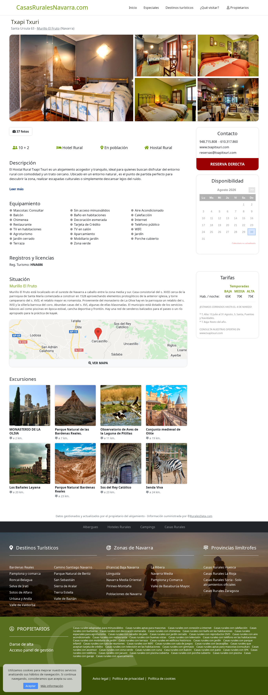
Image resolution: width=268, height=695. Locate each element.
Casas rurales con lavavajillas (211, 643)
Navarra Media (162, 573)
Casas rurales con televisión (185, 637)
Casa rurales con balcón (178, 650)
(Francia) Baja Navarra (122, 567)
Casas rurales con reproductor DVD (209, 634)
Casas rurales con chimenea (164, 631)
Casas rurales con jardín (207, 640)
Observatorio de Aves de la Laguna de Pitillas (119, 431)
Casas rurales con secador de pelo (128, 634)
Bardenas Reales (21, 567)
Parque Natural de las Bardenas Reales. (72, 431)
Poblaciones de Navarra (124, 594)
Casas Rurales (175, 527)
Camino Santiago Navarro (73, 567)
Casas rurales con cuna (148, 650)
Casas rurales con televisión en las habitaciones (132, 646)
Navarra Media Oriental (123, 580)
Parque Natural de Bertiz (72, 573)
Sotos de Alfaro (20, 592)
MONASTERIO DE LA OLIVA (24, 431)
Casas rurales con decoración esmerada (123, 631)
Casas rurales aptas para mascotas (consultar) (223, 646)
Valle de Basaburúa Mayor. (170, 586)
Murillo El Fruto (48, 28)
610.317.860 (229, 141)
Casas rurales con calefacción (230, 628)
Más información (52, 686)
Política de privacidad (128, 678)
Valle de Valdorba (22, 605)
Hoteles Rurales (119, 527)
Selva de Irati (18, 586)
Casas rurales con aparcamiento (114, 656)
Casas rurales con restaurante (110, 637)
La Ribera (158, 567)
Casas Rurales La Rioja (219, 573)
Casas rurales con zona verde (116, 650)
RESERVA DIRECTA (227, 164)
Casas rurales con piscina (227, 653)
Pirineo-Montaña (118, 586)
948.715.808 (208, 141)
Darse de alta (21, 644)
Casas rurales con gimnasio (178, 646)
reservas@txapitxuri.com (218, 152)
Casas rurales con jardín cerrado (168, 634)
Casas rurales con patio (207, 650)
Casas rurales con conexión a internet (189, 628)
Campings (147, 527)
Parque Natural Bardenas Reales (75, 489)
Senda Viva (154, 487)
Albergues (90, 527)
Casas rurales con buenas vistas (147, 637)
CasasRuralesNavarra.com (52, 7)
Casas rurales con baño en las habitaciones (207, 631)
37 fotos (22, 131)
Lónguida (113, 573)
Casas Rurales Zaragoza (221, 591)
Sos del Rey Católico (115, 487)
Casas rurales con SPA (235, 650)
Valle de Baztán (65, 598)
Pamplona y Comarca (166, 580)
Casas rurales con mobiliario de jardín (94, 640)
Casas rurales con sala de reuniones (104, 643)
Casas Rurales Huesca (219, 567)
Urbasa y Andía (20, 598)
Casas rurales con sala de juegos (174, 643)
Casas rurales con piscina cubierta (149, 653)
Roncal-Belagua (20, 580)
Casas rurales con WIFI (140, 643)
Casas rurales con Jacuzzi (113, 653)
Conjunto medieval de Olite (163, 431)
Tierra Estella (63, 592)
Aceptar (31, 686)
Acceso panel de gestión (31, 650)
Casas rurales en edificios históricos (170, 640)
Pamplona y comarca (25, 573)
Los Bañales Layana (24, 487)
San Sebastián (64, 580)
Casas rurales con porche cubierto (191, 653)
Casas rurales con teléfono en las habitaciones (229, 637)
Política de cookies (162, 678)
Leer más (16, 189)
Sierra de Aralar (65, 586)
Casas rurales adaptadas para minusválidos (98, 628)
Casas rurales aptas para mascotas (146, 628)
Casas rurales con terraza (133, 640)
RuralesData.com (201, 516)
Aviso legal (100, 678)
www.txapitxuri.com (214, 147)
